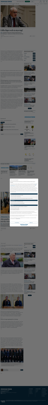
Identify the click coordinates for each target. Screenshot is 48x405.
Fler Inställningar (17, 222)
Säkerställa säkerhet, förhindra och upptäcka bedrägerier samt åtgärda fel (19, 206)
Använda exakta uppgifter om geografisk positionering (17, 201)
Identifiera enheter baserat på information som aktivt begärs (17, 203)
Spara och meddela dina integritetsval (15, 209)
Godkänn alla (31, 222)
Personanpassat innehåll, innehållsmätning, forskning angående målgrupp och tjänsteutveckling (21, 198)
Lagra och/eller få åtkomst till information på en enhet (17, 195)
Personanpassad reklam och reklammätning (16, 196)
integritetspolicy (18, 218)
